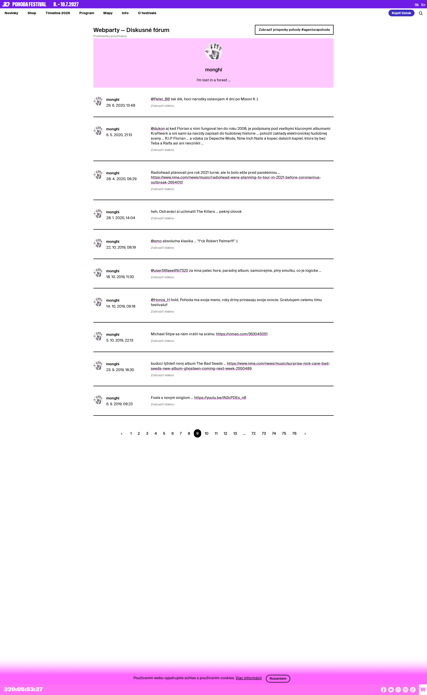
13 (235, 433)
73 (264, 433)
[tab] (32, 12)
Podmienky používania (110, 36)
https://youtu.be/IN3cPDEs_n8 (220, 397)
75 (284, 433)
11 (216, 433)
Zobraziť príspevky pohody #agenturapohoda (294, 30)
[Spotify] (405, 690)
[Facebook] (383, 690)
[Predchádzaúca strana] (123, 433)
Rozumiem (278, 679)
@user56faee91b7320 (169, 270)
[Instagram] (398, 690)
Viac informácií (249, 678)
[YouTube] (391, 690)
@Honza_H (160, 300)
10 (206, 433)
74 (274, 433)
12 (225, 433)
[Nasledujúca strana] (304, 433)
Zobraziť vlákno (162, 105)
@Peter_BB (160, 99)
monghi (112, 99)
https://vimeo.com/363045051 (242, 334)
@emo (156, 241)
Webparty (106, 29)
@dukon (158, 128)
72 (254, 433)
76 (294, 433)
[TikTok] (413, 690)
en (423, 4)
